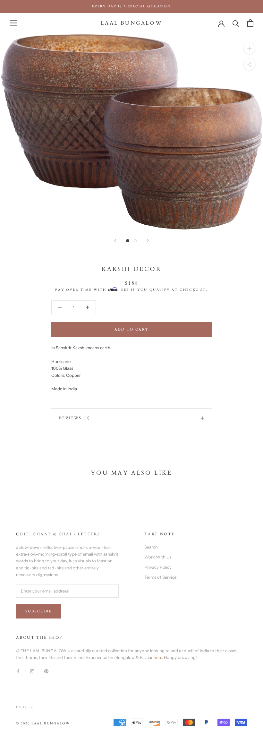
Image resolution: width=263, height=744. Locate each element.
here (158, 657)
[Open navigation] (13, 23)
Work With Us (157, 556)
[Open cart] (250, 23)
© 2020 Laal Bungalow (43, 723)
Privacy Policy (158, 567)
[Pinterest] (46, 670)
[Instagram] (32, 670)
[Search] (236, 23)
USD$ (21, 707)
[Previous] (115, 240)
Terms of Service (160, 577)
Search (151, 546)
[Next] (148, 240)
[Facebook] (18, 670)
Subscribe (38, 611)
